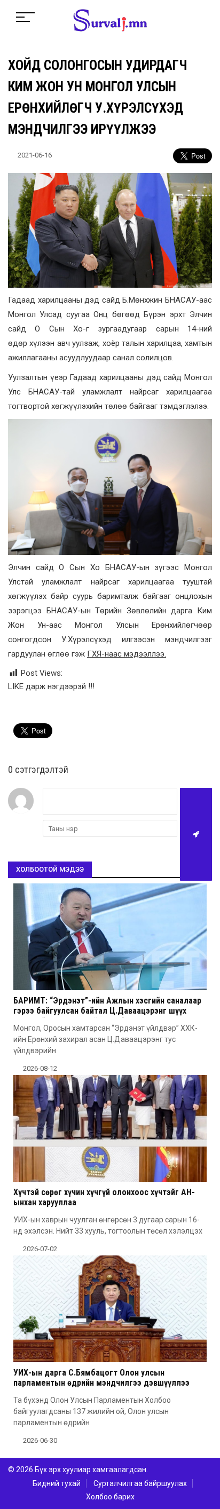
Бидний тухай (57, 1483)
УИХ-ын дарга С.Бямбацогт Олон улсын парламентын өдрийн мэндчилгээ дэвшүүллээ (101, 1378)
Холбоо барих (110, 1496)
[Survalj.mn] (110, 21)
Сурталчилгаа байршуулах (140, 1483)
